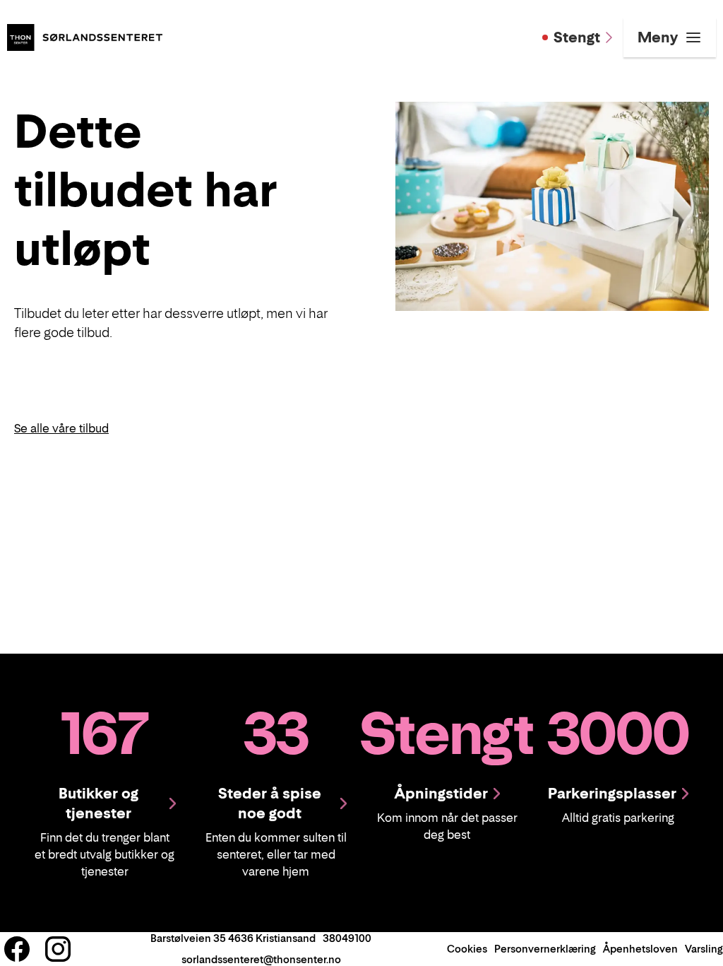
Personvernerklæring (545, 949)
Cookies (467, 949)
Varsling (704, 949)
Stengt (577, 37)
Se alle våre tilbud (61, 428)
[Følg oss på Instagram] (58, 949)
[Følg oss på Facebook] (17, 949)
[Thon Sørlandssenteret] (84, 36)
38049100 (347, 938)
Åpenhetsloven (640, 949)
